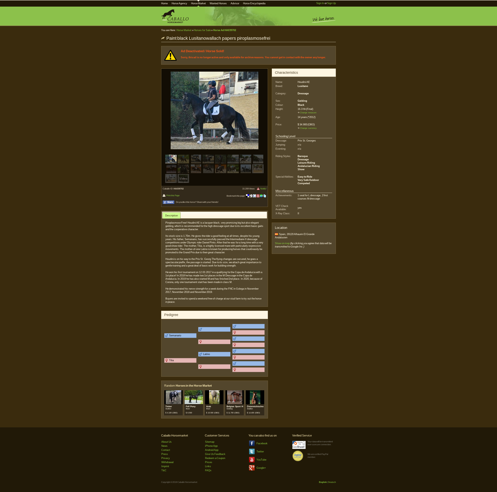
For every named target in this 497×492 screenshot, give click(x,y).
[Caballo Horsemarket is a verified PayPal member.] (297, 460)
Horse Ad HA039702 (224, 30)
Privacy (165, 458)
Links (208, 466)
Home (164, 3)
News (164, 445)
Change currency (308, 128)
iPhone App (211, 445)
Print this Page (172, 195)
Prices (208, 462)
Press (164, 454)
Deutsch (332, 482)
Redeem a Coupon (215, 458)
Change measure (308, 112)
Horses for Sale (202, 30)
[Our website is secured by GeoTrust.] (299, 448)
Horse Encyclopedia (254, 3)
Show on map (282, 243)
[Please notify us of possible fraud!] (258, 188)
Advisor (235, 3)
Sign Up (331, 3)
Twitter (260, 451)
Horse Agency (179, 3)
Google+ (261, 467)
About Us (166, 441)
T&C (163, 470)
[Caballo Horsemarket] (175, 22)
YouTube (261, 459)
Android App (211, 450)
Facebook (262, 443)
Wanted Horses (218, 3)
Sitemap (209, 441)
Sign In (320, 3)
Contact (165, 450)
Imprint (165, 466)
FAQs (208, 470)
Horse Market (198, 3)
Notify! (263, 188)
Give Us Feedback (215, 454)
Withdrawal (167, 462)
